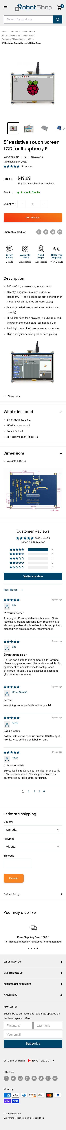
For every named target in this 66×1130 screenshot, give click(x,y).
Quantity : (9, 203)
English (46, 1060)
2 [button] (29, 791)
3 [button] (34, 791)
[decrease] (21, 204)
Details (9, 262)
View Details (25, 262)
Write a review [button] (33, 576)
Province (9, 838)
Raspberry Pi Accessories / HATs (17, 39)
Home (4, 31)
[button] (63, 128)
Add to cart (33, 217)
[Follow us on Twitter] (13, 1078)
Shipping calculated (28, 183)
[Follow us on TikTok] (41, 1078)
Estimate (13, 878)
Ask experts (41, 262)
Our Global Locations (14, 1060)
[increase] (44, 204)
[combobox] (28, 19)
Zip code (9, 855)
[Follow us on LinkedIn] (48, 1078)
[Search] (57, 19)
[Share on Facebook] (38, 232)
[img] (11, 600)
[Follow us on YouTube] (34, 1078)
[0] (59, 8)
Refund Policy (12, 894)
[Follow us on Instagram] (20, 1078)
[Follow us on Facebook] (6, 1078)
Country (8, 821)
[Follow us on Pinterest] (27, 1078)
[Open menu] (5, 7)
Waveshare (11, 157)
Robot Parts (27, 31)
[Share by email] (59, 232)
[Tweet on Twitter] (52, 232)
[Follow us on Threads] (55, 1078)
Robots (14, 31)
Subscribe (33, 1043)
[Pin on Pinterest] (45, 232)
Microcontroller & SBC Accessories (17, 35)
